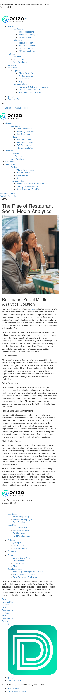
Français (12, 196)
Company (12, 64)
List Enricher (18, 59)
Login (12, 96)
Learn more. (17, 7)
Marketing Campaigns (28, 34)
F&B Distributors (26, 48)
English (3, 196)
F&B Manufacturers (27, 51)
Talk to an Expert (15, 99)
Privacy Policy (13, 688)
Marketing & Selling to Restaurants (34, 86)
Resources (12, 67)
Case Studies (24, 78)
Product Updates (26, 75)
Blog (20, 81)
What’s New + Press (27, 73)
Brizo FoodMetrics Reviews (7, 602)
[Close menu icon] (23, 115)
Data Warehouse (20, 62)
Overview (17, 56)
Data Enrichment (26, 37)
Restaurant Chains (27, 45)
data (32, 309)
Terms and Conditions (17, 691)
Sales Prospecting (26, 31)
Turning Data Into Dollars (29, 89)
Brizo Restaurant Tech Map (30, 92)
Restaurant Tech (26, 42)
